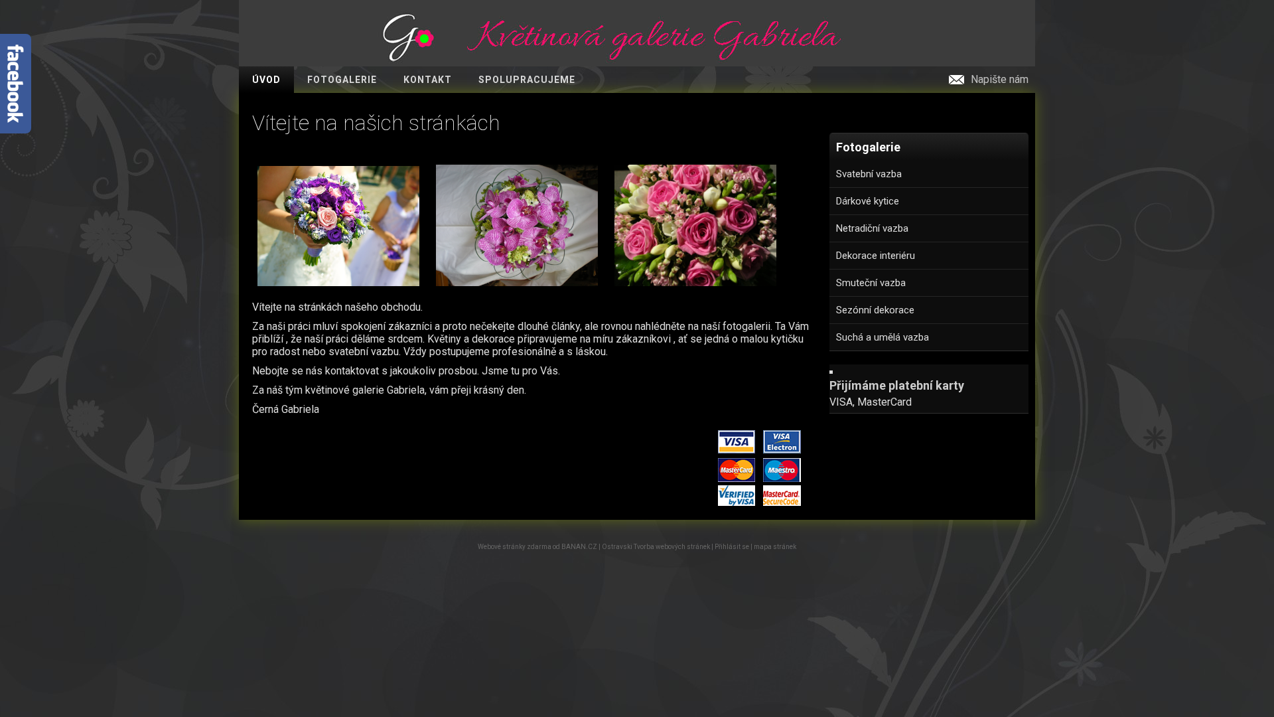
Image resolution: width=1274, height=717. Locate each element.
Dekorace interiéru (875, 256)
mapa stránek (775, 546)
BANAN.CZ (579, 546)
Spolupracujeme (526, 79)
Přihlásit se (732, 546)
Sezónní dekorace (875, 310)
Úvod (266, 79)
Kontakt (427, 79)
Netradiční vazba (872, 228)
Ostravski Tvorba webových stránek (656, 546)
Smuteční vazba (871, 283)
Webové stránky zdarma (514, 546)
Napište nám (999, 79)
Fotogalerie (342, 79)
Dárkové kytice (867, 201)
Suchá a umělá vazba (882, 337)
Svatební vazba (869, 174)
